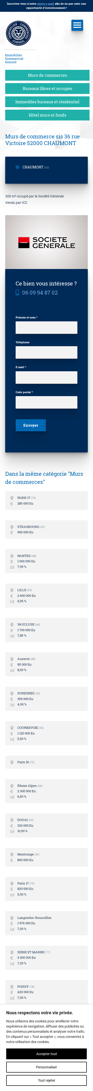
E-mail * (21, 367)
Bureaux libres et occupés (47, 88)
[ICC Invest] (20, 35)
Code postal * (24, 392)
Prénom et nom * (26, 317)
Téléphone (23, 342)
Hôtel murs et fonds (47, 115)
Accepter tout (46, 1054)
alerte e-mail (45, 3)
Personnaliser (46, 1067)
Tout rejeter (46, 1080)
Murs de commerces (47, 75)
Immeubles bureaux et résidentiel (47, 101)
